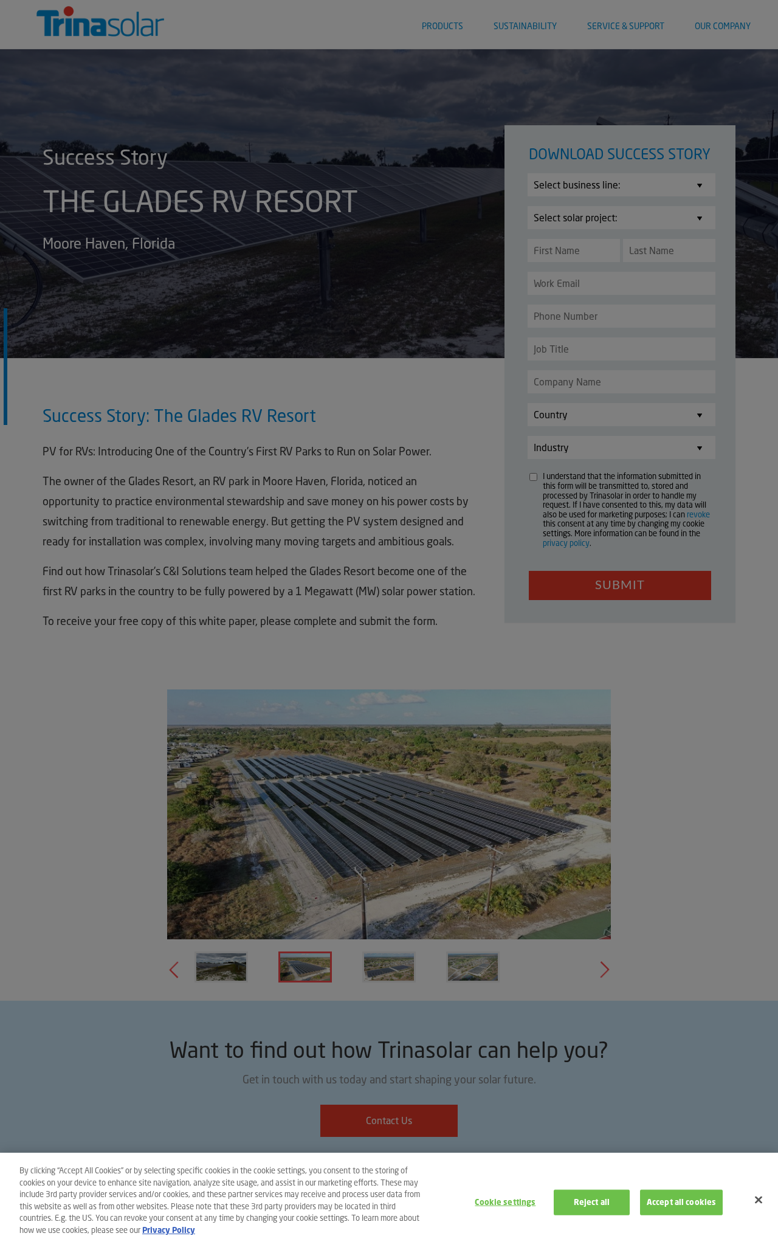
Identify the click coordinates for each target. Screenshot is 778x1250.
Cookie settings (505, 1202)
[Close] (758, 1199)
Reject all (592, 1202)
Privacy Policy (168, 1229)
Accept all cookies (681, 1202)
